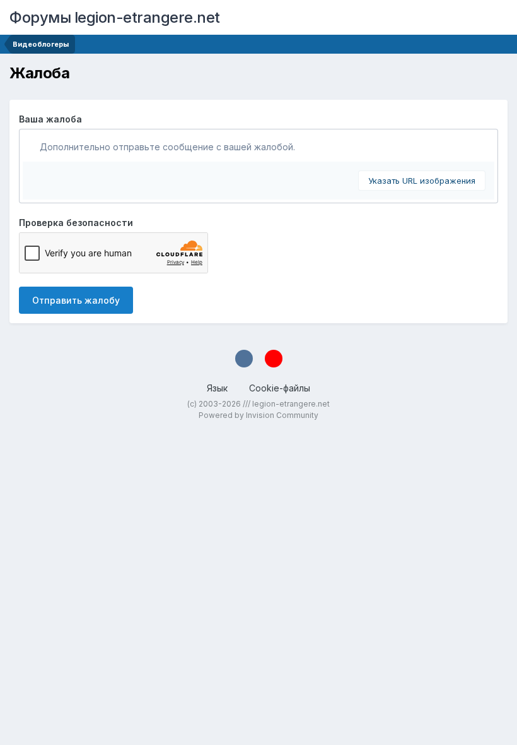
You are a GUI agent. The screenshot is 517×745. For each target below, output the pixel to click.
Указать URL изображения (421, 181)
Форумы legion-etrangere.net (114, 17)
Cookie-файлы (279, 388)
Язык (218, 388)
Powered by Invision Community (258, 415)
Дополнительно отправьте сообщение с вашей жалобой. (166, 146)
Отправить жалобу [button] (76, 300)
